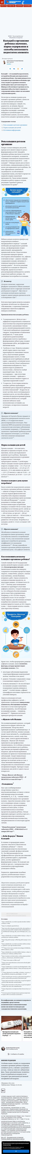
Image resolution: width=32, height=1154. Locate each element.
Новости (3, 5)
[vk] (14, 69)
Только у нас (11, 5)
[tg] (10, 69)
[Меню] (2, 2)
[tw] (22, 69)
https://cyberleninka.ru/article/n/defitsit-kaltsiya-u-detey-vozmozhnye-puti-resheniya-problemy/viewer (16, 952)
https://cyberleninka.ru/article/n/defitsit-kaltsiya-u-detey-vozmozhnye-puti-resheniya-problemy (16, 936)
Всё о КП (3, 1137)
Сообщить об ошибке (17, 1054)
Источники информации (11, 130)
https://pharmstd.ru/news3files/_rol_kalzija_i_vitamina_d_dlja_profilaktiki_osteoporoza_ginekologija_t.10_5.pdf (15, 973)
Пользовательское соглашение (15, 1137)
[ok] (18, 69)
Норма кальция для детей (12, 127)
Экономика (27, 5)
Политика (19, 5)
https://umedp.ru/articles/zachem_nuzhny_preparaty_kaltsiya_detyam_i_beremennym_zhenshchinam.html (15, 957)
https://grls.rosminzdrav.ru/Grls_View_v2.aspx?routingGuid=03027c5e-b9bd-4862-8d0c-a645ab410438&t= (16, 981)
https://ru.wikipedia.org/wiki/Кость (10, 926)
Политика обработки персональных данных (12, 1139)
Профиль (9, 63)
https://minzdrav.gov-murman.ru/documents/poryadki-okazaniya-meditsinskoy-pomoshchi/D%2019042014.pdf (15, 977)
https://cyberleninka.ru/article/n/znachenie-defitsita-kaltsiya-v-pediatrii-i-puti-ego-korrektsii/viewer (15, 944)
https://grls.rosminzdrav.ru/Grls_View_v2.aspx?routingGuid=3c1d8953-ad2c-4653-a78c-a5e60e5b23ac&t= (16, 985)
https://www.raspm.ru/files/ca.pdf (11, 960)
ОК (16, 1151)
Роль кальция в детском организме (15, 125)
